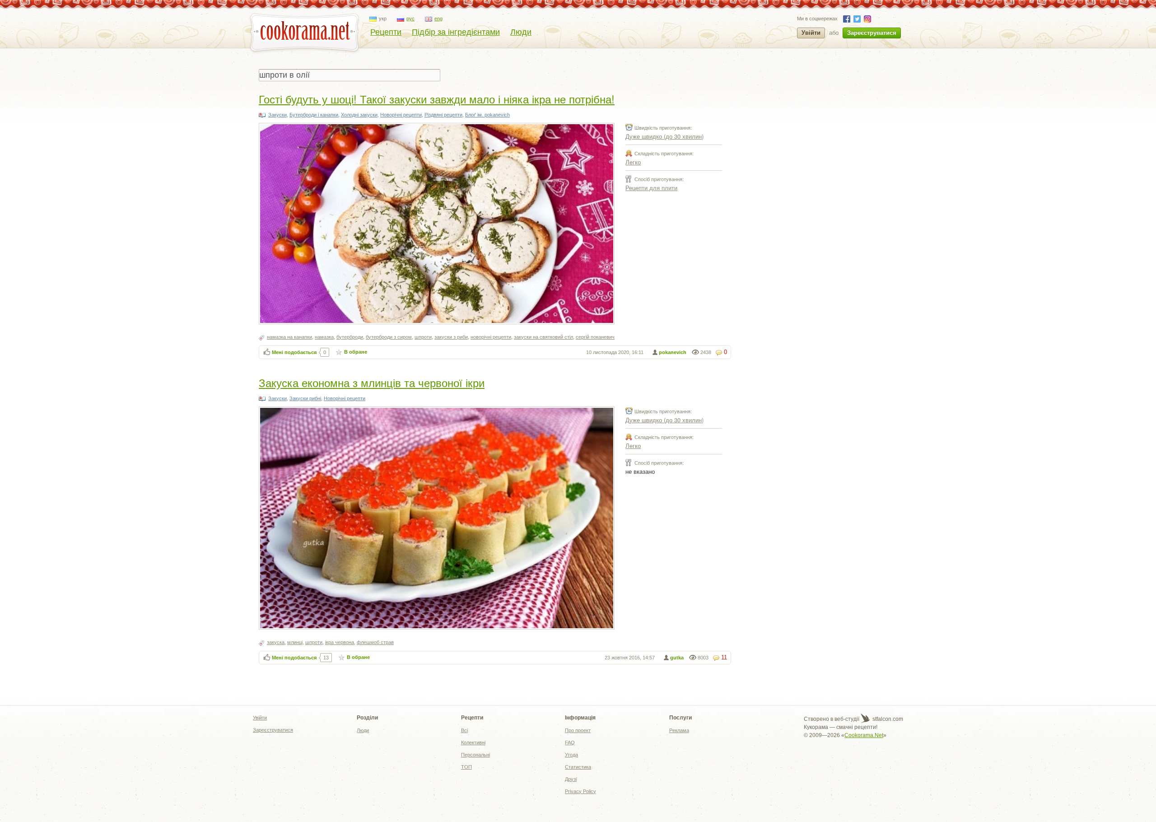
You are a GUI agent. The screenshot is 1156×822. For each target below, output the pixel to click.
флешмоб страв (375, 642)
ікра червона (339, 642)
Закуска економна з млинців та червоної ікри (372, 382)
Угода (571, 754)
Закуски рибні (305, 398)
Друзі (571, 779)
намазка (324, 337)
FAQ (570, 742)
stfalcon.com (887, 719)
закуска (275, 642)
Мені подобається (294, 352)
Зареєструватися (871, 32)
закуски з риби (451, 337)
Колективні (473, 742)
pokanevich (672, 352)
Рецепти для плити (651, 187)
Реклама (679, 730)
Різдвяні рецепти (443, 114)
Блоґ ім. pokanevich (487, 114)
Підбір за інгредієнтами (456, 32)
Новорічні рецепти (401, 114)
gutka (677, 657)
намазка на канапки (289, 337)
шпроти (423, 337)
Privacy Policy (580, 791)
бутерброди (349, 337)
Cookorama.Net (863, 735)
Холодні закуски (359, 114)
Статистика (578, 767)
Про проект (578, 730)
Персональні (475, 754)
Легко (633, 162)
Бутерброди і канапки (313, 114)
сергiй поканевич (595, 337)
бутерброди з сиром (389, 337)
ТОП (466, 767)
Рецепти (385, 32)
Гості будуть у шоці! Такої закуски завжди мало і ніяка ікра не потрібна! (437, 99)
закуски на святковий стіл (543, 337)
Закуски (277, 114)
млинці (295, 642)
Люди (520, 32)
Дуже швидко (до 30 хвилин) (664, 136)
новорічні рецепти (491, 337)
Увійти (811, 32)
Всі (464, 730)
